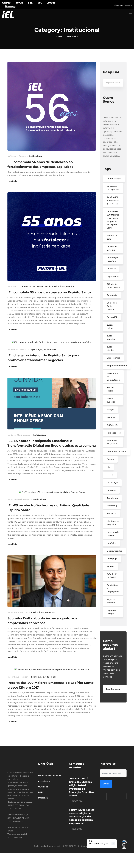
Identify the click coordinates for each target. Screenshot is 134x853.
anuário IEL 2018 (112, 237)
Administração (114, 178)
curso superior (111, 337)
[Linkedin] (116, 796)
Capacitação (36, 349)
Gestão (47, 286)
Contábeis (112, 295)
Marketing (112, 505)
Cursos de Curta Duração (112, 306)
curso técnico (110, 348)
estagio (110, 409)
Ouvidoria (128, 5)
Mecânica (111, 513)
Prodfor (70, 286)
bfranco (14, 286)
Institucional (35, 156)
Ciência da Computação (113, 286)
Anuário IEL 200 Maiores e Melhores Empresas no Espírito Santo (113, 219)
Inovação (111, 490)
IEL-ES (110, 474)
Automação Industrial (113, 259)
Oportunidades (114, 551)
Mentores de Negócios (113, 523)
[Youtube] (123, 796)
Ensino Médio (110, 389)
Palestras (50, 612)
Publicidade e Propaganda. (113, 588)
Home (59, 36)
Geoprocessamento (117, 451)
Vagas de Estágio (111, 612)
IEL (108, 467)
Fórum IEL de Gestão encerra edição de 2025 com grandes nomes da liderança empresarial (82, 816)
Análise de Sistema (112, 248)
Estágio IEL (112, 425)
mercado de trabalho (113, 534)
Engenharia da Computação (113, 376)
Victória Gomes (18, 156)
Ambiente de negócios (113, 188)
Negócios (111, 543)
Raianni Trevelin (18, 349)
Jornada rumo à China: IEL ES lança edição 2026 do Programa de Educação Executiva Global (81, 787)
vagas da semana (111, 601)
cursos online (110, 326)
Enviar (105, 783)
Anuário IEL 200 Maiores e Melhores (113, 200)
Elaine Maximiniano (20, 435)
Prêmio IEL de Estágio (112, 576)
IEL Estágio (112, 482)
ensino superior (111, 400)
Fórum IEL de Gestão (32, 286)
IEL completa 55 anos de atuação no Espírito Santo (49, 292)
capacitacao (113, 276)
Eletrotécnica (113, 358)
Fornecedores (114, 433)
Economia (36, 677)
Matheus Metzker (19, 612)
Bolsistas (111, 268)
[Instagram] (103, 796)
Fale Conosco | (119, 5)
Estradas (111, 417)
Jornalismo (112, 498)
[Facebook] (110, 796)
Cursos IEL (112, 317)
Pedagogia (112, 558)
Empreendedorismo (117, 365)
